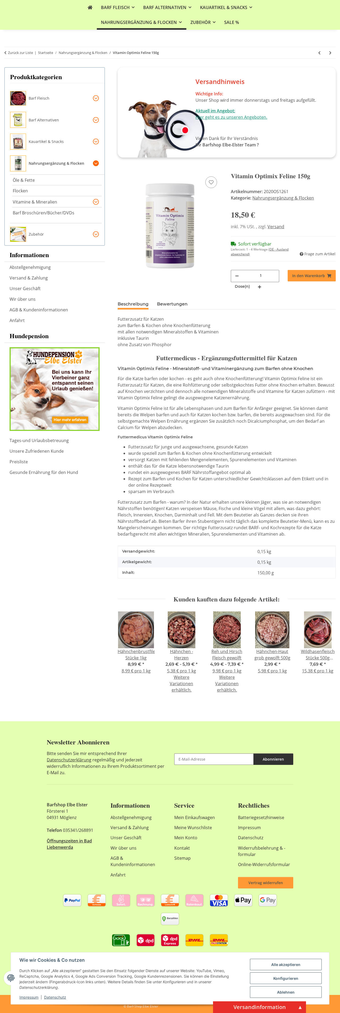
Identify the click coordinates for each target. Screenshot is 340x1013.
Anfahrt (17, 320)
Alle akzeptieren (285, 964)
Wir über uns (23, 299)
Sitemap (182, 858)
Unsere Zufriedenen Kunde (37, 451)
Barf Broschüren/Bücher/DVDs (43, 213)
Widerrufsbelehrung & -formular (261, 851)
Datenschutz (55, 997)
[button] (57, 98)
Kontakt (182, 848)
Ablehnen (286, 992)
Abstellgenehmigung (30, 267)
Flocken (20, 191)
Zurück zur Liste (20, 52)
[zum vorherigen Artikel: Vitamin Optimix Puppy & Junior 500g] (319, 52)
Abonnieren (273, 759)
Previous (126, 656)
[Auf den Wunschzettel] (211, 182)
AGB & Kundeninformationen (39, 310)
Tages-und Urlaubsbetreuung (39, 440)
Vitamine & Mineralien (35, 202)
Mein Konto (185, 838)
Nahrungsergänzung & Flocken (283, 198)
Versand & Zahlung (29, 278)
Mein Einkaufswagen (194, 817)
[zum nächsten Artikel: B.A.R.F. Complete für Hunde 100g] (330, 52)
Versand (275, 227)
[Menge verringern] (237, 275)
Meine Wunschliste (193, 827)
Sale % (231, 22)
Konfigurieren (285, 978)
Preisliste (19, 462)
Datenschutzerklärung (69, 760)
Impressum (29, 997)
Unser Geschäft (25, 288)
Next (327, 656)
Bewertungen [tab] (172, 304)
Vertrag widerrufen (265, 882)
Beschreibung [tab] (133, 304)
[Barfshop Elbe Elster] (90, 7)
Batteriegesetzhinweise (261, 817)
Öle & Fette (24, 180)
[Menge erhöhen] (259, 286)
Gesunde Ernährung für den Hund (44, 472)
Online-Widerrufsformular (264, 864)
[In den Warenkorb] (122, 169)
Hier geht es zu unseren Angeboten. (231, 117)
